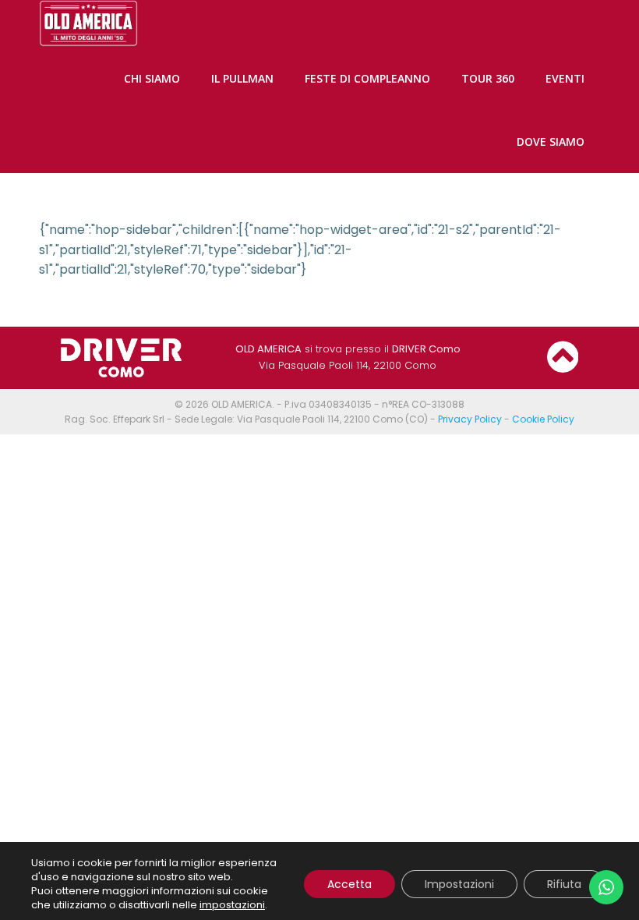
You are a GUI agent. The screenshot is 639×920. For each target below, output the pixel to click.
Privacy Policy (470, 419)
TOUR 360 (487, 78)
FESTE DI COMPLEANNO (367, 78)
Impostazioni (459, 884)
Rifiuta (564, 884)
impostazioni (232, 905)
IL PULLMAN (242, 78)
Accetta (349, 884)
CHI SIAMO (152, 78)
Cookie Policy (543, 419)
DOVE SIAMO (550, 141)
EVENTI (564, 78)
